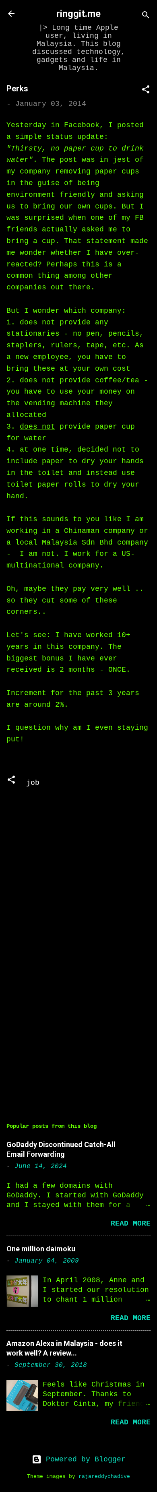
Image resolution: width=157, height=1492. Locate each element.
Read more (131, 1224)
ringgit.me (78, 13)
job (32, 783)
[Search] (146, 16)
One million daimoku (40, 1248)
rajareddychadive (104, 1477)
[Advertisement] (78, 1038)
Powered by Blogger (83, 1459)
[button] (146, 91)
